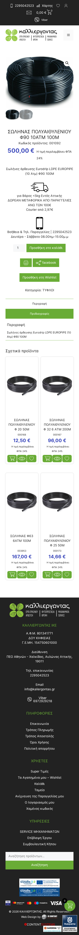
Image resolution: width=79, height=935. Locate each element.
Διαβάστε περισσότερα (47, 574)
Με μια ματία (22, 458)
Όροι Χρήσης (39, 742)
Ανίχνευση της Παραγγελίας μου (39, 796)
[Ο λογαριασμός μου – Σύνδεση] (66, 5)
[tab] (39, 304)
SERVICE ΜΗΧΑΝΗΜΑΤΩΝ (39, 831)
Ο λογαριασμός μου (39, 802)
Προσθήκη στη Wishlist (39, 277)
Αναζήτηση (39, 865)
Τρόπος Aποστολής (39, 736)
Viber (44, 19)
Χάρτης (47, 5)
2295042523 (24, 5)
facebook (48, 262)
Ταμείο (39, 790)
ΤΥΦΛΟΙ (48, 290)
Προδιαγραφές (39, 313)
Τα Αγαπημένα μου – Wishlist (39, 777)
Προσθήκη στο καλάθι (46, 248)
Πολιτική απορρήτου (39, 748)
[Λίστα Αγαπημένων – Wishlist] (58, 5)
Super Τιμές (40, 771)
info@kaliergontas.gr (39, 689)
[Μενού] (68, 35)
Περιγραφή (39, 303)
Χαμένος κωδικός (39, 808)
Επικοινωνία (39, 724)
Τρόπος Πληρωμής (39, 730)
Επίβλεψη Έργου (39, 838)
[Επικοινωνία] (30, 12)
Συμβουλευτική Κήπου (39, 844)
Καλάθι (39, 784)
